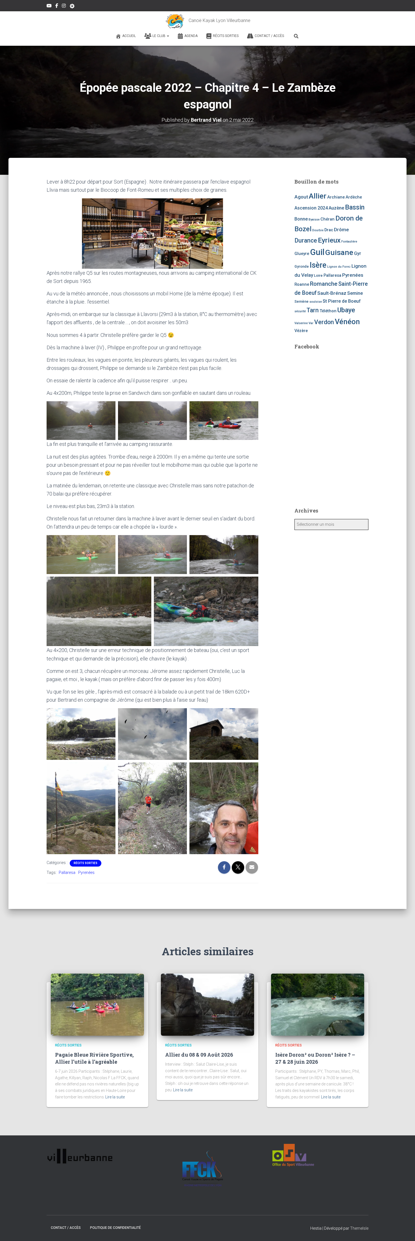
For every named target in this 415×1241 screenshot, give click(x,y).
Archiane (336, 197)
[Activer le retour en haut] (404, 1230)
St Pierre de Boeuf (342, 301)
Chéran (327, 219)
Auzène (336, 208)
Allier (317, 195)
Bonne (301, 219)
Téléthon (328, 310)
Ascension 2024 (311, 208)
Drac (328, 229)
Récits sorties (226, 36)
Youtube (49, 6)
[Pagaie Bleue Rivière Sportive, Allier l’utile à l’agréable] (97, 1004)
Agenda (191, 36)
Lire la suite (115, 1097)
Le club (159, 36)
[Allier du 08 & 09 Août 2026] (207, 1004)
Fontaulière (349, 241)
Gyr (357, 253)
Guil (317, 252)
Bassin (354, 207)
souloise (315, 302)
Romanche (323, 283)
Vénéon (347, 321)
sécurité (300, 311)
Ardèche (354, 197)
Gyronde (301, 266)
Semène (301, 301)
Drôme (341, 229)
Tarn (313, 310)
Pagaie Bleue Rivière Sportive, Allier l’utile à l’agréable (94, 1058)
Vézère (301, 330)
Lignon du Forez (339, 267)
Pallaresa (67, 872)
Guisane (339, 252)
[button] (167, 36)
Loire (318, 275)
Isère (318, 265)
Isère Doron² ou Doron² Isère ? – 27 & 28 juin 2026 (315, 1058)
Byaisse (314, 219)
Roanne (301, 284)
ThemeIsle (359, 1228)
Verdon (324, 322)
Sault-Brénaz (331, 293)
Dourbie (318, 230)
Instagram (64, 6)
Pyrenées (86, 872)
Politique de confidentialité (115, 1228)
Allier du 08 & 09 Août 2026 (199, 1054)
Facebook (56, 6)
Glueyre (301, 253)
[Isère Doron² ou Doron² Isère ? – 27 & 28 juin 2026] (317, 1004)
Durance (305, 240)
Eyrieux (329, 240)
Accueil (129, 36)
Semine (355, 293)
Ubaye (346, 310)
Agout (301, 197)
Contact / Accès (269, 36)
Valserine (301, 323)
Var (311, 323)
